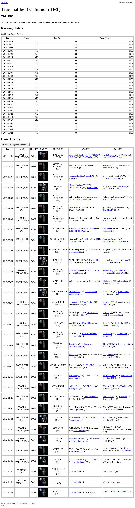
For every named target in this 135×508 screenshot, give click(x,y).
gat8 (70, 281)
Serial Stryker (126, 491)
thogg (76, 378)
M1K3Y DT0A (109, 375)
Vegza (71, 178)
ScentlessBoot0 (109, 357)
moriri (71, 323)
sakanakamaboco (94, 197)
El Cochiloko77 (95, 439)
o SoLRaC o (124, 270)
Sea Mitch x (74, 228)
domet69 (106, 323)
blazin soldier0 (75, 176)
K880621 (86, 207)
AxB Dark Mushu (76, 439)
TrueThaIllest (88, 157)
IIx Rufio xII (120, 323)
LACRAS (90, 176)
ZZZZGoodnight (80, 199)
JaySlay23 (107, 460)
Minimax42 (107, 281)
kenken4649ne (109, 325)
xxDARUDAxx (109, 210)
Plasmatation (74, 420)
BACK (4, 2)
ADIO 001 (107, 333)
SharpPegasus (108, 429)
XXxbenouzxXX (92, 270)
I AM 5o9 (73, 207)
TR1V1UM (108, 344)
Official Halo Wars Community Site (21, 503)
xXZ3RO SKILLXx (116, 273)
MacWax (123, 241)
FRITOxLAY (108, 241)
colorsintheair (108, 397)
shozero (80, 281)
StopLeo (106, 302)
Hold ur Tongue (75, 386)
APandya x (73, 354)
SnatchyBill (73, 388)
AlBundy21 (108, 312)
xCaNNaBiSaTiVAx (77, 231)
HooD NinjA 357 (94, 460)
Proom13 (126, 260)
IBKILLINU (92, 312)
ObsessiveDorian (91, 397)
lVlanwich (107, 386)
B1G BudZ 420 (109, 491)
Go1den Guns (74, 291)
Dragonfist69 (108, 354)
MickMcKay (108, 270)
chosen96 (107, 228)
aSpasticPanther (75, 185)
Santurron (123, 397)
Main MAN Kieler (76, 155)
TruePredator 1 (109, 283)
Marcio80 (121, 186)
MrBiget (90, 386)
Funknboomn (108, 155)
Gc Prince (85, 344)
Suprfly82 (77, 399)
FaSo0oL (72, 165)
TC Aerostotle (91, 291)
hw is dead (90, 418)
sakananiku (107, 231)
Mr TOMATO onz (86, 323)
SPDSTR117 (112, 157)
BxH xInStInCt (90, 239)
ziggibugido (78, 273)
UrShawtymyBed (76, 409)
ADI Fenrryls (74, 375)
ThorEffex (92, 249)
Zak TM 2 (107, 304)
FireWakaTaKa (75, 418)
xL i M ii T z (74, 294)
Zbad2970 (111, 378)
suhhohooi (73, 302)
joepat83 (106, 165)
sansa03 (106, 439)
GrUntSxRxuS (125, 155)
